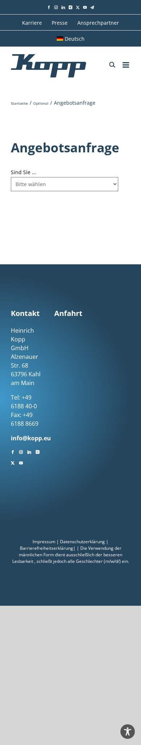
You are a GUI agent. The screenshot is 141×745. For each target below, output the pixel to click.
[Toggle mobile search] (112, 64)
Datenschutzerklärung (82, 541)
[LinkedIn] (29, 451)
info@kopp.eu (31, 438)
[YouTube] (21, 462)
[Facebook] (12, 451)
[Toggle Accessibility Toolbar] (128, 732)
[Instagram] (21, 451)
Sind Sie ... (23, 172)
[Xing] (37, 451)
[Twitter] (12, 462)
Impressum (44, 541)
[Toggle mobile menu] (126, 65)
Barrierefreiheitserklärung (46, 548)
